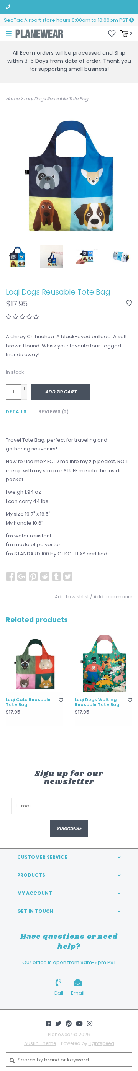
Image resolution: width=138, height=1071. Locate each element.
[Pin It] (33, 576)
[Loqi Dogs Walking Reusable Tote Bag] (103, 663)
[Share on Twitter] (67, 576)
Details (16, 411)
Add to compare (113, 596)
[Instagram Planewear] (89, 1023)
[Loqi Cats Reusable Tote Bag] (34, 663)
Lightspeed (101, 1043)
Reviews (53, 411)
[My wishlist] (112, 33)
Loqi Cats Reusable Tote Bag (28, 702)
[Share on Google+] (21, 576)
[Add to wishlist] (129, 303)
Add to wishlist (72, 596)
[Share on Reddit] (44, 576)
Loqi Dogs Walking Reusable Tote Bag (97, 702)
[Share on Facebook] (10, 576)
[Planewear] (39, 33)
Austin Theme (40, 1043)
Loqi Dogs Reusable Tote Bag (56, 98)
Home (12, 98)
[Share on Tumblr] (56, 576)
